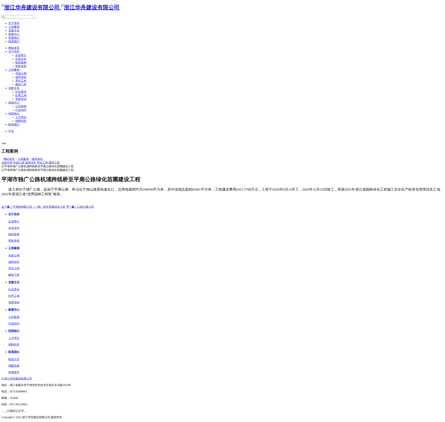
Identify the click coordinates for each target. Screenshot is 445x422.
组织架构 (20, 62)
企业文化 (20, 58)
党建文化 (13, 30)
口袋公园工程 (80, 206)
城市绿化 (20, 77)
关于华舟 (13, 23)
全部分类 (7, 162)
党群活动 (20, 99)
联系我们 (13, 41)
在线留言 (13, 372)
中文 (11, 131)
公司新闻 (20, 106)
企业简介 (20, 55)
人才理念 (20, 117)
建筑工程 (20, 84)
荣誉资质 (20, 66)
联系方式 (13, 359)
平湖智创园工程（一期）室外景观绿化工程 (33, 206)
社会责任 (20, 91)
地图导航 (13, 365)
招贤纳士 (13, 37)
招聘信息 (20, 120)
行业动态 (20, 109)
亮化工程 (20, 80)
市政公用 (20, 73)
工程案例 (13, 26)
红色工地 (20, 95)
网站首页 (13, 47)
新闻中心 (13, 34)
